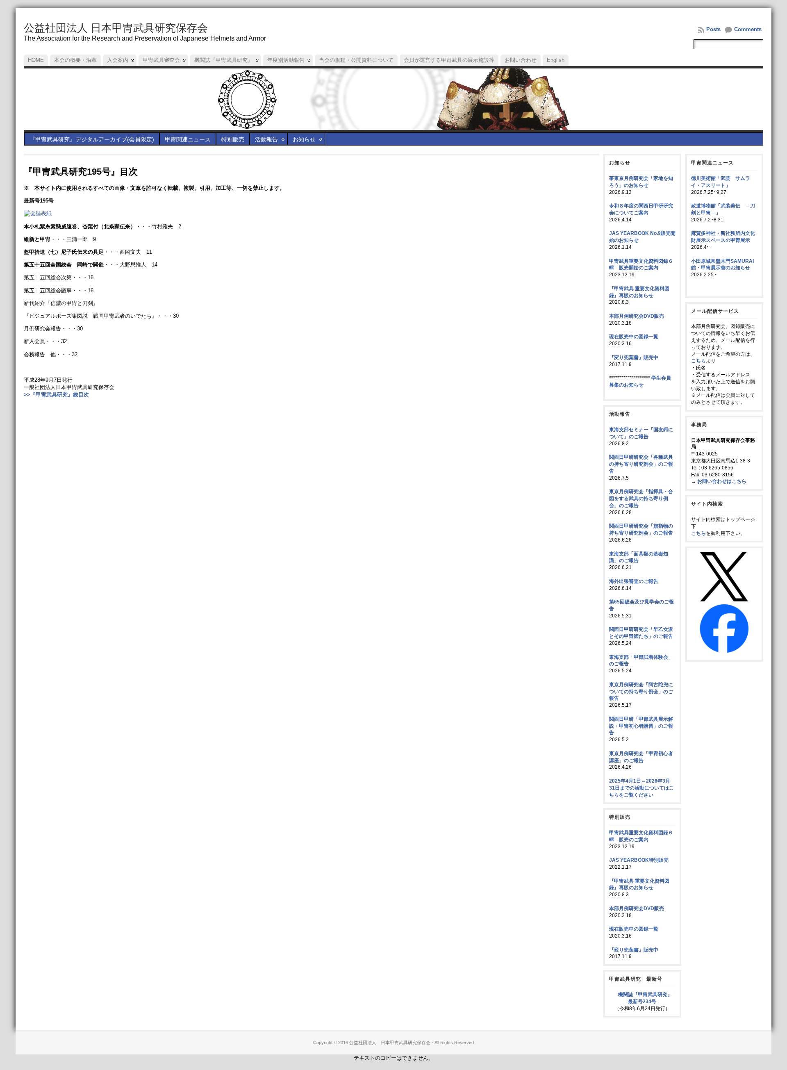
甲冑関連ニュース (188, 139)
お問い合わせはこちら (721, 481)
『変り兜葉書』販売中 (633, 357)
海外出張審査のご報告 (633, 581)
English (555, 60)
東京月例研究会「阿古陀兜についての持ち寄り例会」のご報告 (641, 691)
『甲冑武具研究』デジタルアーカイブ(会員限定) (92, 139)
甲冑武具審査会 (161, 60)
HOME (36, 60)
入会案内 (117, 60)
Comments (748, 29)
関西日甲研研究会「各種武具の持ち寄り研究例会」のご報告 (641, 464)
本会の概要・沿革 (75, 60)
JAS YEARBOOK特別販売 (639, 860)
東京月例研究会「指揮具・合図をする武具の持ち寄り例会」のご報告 (641, 498)
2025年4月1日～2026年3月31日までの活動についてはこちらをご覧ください (641, 788)
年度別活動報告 (286, 60)
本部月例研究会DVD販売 (636, 316)
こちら (698, 361)
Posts (713, 29)
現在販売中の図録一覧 (633, 336)
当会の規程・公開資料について (356, 60)
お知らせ (304, 139)
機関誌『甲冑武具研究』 (223, 60)
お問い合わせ (521, 60)
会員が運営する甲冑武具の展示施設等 (449, 60)
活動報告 (266, 139)
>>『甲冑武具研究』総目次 (56, 395)
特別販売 (232, 139)
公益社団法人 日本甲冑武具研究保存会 (116, 28)
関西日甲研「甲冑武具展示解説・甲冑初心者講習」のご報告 (641, 726)
